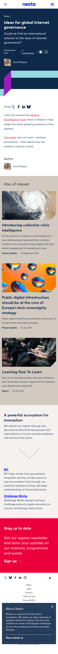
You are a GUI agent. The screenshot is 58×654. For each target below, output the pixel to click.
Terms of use (29, 596)
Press (29, 585)
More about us (14, 638)
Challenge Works (15, 496)
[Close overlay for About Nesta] (53, 606)
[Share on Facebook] (19, 107)
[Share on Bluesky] (29, 107)
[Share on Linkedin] (24, 107)
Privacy (29, 593)
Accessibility (29, 600)
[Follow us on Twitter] (5, 577)
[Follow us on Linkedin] (20, 577)
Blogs (6, 16)
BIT (6, 469)
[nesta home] (29, 4)
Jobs (29, 589)
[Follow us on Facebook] (15, 577)
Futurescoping (28, 53)
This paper (10, 137)
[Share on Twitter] (13, 107)
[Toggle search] (5, 5)
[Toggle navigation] (52, 4)
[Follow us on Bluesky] (10, 577)
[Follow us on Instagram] (25, 577)
